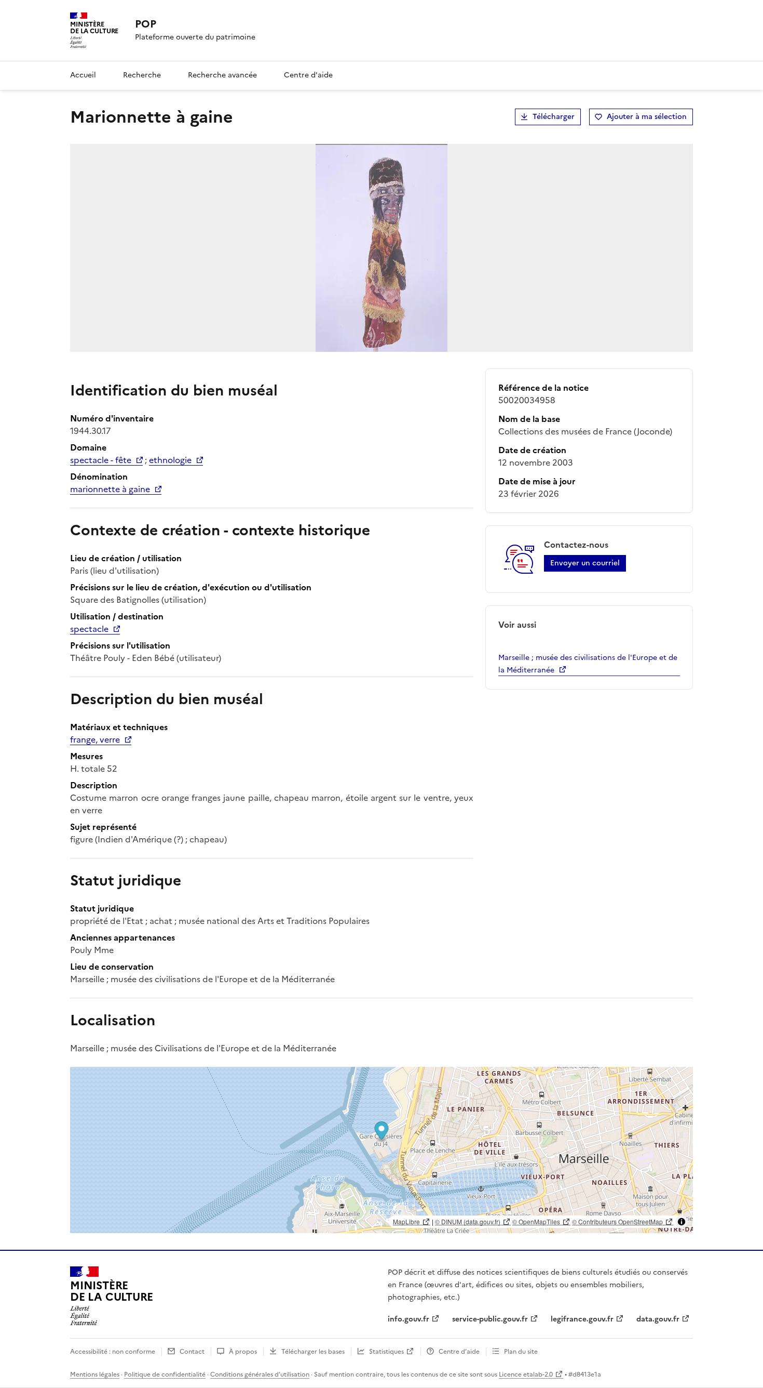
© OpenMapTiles (536, 1221)
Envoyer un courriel (585, 563)
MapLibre (406, 1221)
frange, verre (95, 739)
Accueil (83, 75)
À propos (243, 1351)
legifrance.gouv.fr (582, 1319)
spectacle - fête (100, 460)
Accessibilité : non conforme (112, 1351)
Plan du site (521, 1351)
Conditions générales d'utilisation (259, 1374)
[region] (381, 1150)
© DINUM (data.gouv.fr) (467, 1221)
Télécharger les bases (313, 1351)
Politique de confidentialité (165, 1374)
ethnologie (170, 460)
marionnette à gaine (110, 489)
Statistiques (386, 1351)
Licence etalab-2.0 (526, 1374)
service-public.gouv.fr (490, 1319)
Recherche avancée (222, 75)
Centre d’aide (459, 1351)
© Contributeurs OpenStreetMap (617, 1221)
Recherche (142, 75)
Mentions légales (94, 1374)
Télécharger (554, 116)
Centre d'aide (308, 75)
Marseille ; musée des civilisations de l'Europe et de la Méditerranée (587, 664)
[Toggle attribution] (681, 1221)
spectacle (89, 629)
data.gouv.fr (657, 1319)
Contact (192, 1351)
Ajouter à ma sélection (647, 116)
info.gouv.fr (408, 1319)
